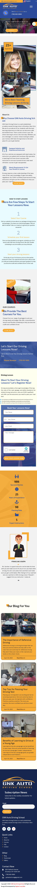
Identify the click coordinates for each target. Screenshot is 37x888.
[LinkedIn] (9, 830)
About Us (6, 840)
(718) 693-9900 (17, 14)
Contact (6, 846)
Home (5, 837)
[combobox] (5, 419)
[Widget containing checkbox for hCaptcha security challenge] (16, 449)
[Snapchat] (14, 830)
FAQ (5, 844)
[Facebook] (4, 830)
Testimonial (7, 858)
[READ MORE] (18, 293)
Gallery (6, 860)
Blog (5, 856)
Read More (20, 658)
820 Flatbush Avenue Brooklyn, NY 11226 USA (12, 870)
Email (4, 803)
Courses (6, 842)
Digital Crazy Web (20, 886)
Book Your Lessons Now (14, 458)
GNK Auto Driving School (18, 884)
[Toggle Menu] (31, 6)
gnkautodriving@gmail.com (10, 1)
